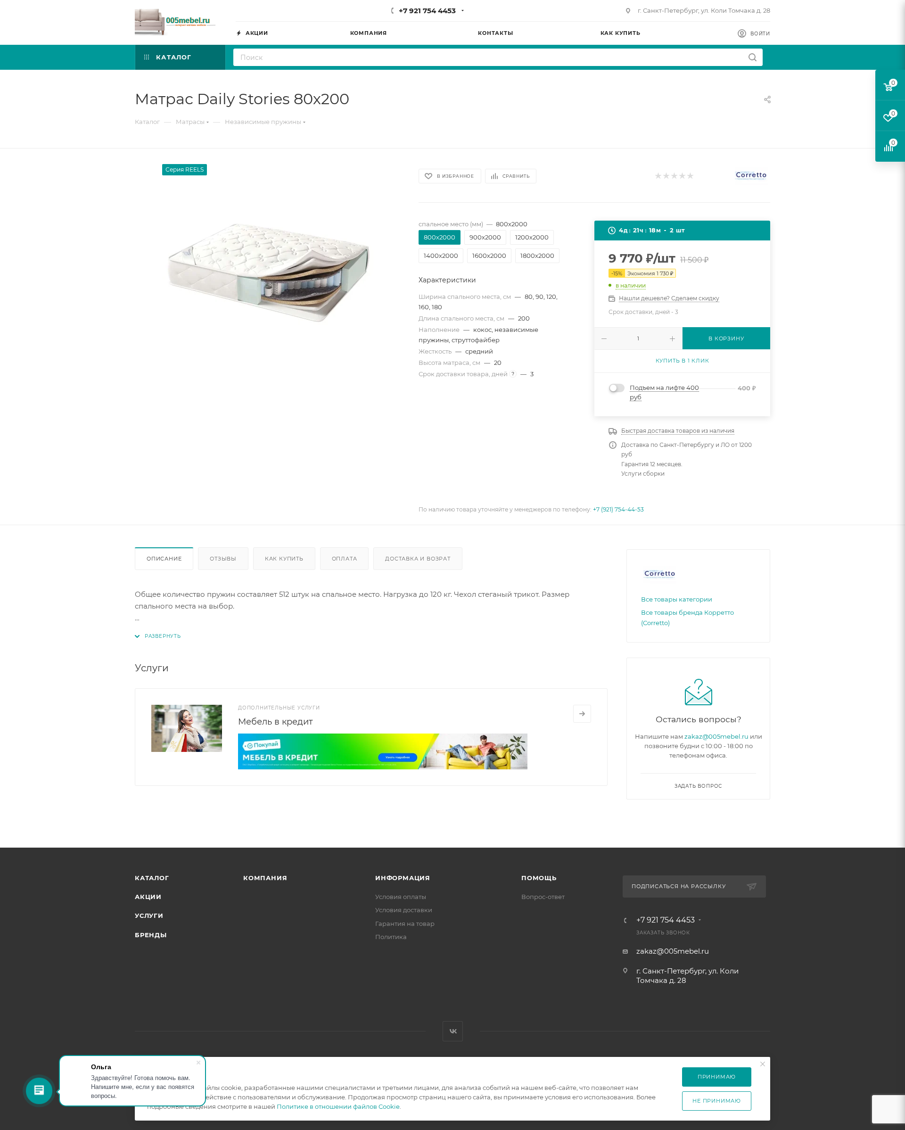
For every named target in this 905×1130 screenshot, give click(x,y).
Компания (265, 878)
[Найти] (752, 57)
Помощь (539, 878)
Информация (402, 878)
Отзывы (223, 558)
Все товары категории (676, 599)
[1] (658, 176)
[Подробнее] (582, 714)
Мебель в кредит (275, 722)
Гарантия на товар (405, 923)
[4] (682, 176)
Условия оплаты (400, 896)
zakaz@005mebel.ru (716, 736)
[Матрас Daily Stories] (268, 270)
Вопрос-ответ (543, 896)
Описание (164, 558)
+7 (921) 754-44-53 (618, 509)
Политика (391, 936)
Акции (148, 896)
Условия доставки (403, 910)
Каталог (152, 878)
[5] (690, 176)
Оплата (344, 558)
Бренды (151, 935)
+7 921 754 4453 (427, 10)
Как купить (284, 558)
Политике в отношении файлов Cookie (338, 1106)
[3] (674, 176)
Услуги (149, 915)
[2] (666, 176)
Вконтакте (453, 1031)
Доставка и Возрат (418, 558)
